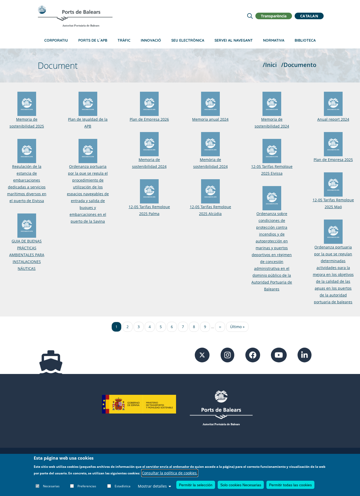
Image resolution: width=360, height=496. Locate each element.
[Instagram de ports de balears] (228, 354)
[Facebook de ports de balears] (252, 354)
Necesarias (51, 486)
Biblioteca (305, 40)
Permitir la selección (195, 485)
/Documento (298, 65)
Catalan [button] (309, 15)
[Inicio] (75, 16)
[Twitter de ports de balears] (202, 354)
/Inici (270, 65)
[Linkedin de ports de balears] (305, 354)
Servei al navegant (234, 40)
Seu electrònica (187, 40)
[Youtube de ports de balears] (279, 354)
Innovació (151, 40)
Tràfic (124, 40)
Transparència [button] (273, 15)
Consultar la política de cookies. (170, 473)
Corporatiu (56, 40)
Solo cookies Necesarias (240, 485)
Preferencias (86, 486)
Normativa (273, 40)
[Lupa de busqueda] (250, 15)
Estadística (122, 486)
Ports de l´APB (92, 40)
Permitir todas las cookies (290, 485)
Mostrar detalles (152, 486)
